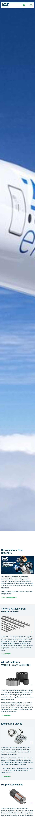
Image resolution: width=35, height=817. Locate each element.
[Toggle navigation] (31, 5)
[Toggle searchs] (24, 5)
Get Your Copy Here (10, 597)
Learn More (7, 654)
